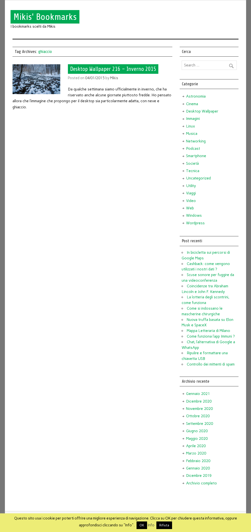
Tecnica (192, 171)
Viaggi (191, 193)
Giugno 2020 (197, 431)
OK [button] (141, 525)
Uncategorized (198, 178)
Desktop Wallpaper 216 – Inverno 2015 (113, 69)
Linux (190, 126)
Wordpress (195, 223)
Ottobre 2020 (198, 416)
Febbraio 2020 (198, 461)
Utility (191, 186)
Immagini (193, 118)
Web (190, 208)
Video (191, 201)
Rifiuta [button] (164, 525)
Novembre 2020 (199, 408)
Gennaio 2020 (198, 468)
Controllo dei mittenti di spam (211, 364)
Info (151, 525)
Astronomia (196, 96)
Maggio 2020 (197, 438)
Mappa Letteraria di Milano (208, 331)
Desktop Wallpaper (202, 111)
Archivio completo (201, 483)
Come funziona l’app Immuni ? (211, 336)
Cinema (192, 104)
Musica (191, 133)
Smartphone (196, 156)
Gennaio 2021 (198, 394)
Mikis (114, 78)
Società (192, 163)
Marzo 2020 (196, 453)
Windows (194, 215)
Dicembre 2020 (199, 401)
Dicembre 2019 (199, 475)
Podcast (193, 148)
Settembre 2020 (199, 423)
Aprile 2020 (196, 446)
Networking (196, 141)
